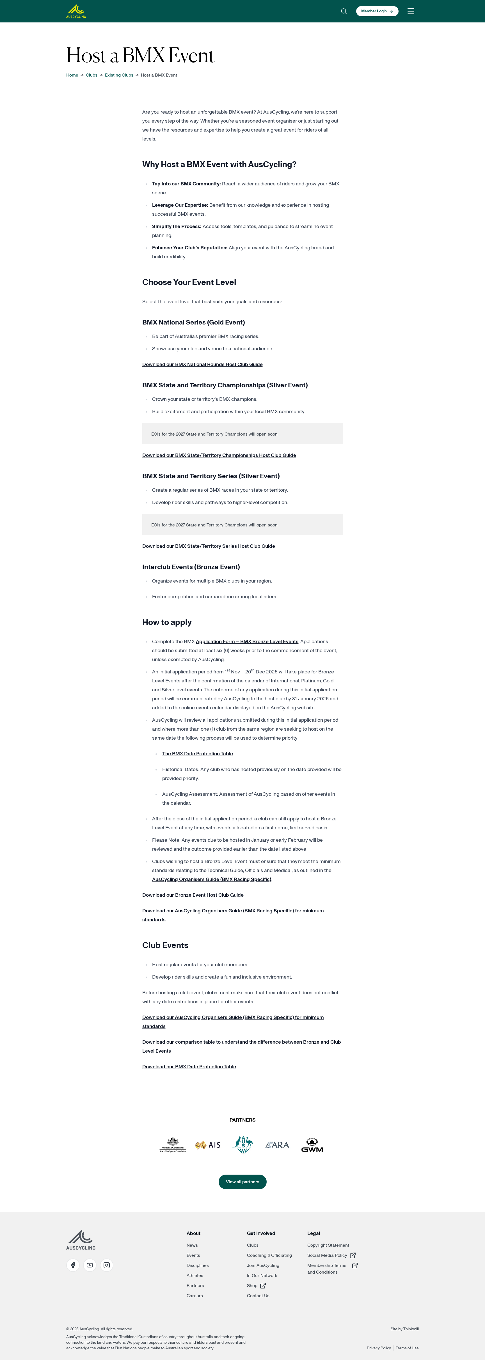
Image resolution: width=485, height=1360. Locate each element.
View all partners (242, 1182)
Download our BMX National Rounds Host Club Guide (202, 364)
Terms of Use (407, 1348)
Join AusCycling (263, 1265)
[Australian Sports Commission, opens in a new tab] (173, 1145)
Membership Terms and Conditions (327, 1268)
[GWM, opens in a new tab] (312, 1145)
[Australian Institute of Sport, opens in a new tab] (208, 1145)
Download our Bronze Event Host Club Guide (193, 895)
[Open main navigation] (411, 11)
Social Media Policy (327, 1255)
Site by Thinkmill (405, 1329)
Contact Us (258, 1296)
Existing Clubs (119, 75)
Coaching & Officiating (269, 1255)
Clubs (91, 75)
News (192, 1245)
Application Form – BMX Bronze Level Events (247, 641)
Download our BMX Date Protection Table (189, 1066)
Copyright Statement (328, 1245)
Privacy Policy (379, 1348)
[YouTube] (90, 1265)
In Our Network (262, 1275)
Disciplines (198, 1265)
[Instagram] (106, 1265)
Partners (195, 1285)
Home (72, 75)
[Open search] (344, 11)
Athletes (195, 1275)
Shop (267, 1285)
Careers (195, 1296)
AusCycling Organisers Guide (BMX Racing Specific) (211, 879)
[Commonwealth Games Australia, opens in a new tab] (242, 1145)
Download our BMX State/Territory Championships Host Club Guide (219, 455)
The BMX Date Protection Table (197, 753)
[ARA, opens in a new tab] (277, 1145)
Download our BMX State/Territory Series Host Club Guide (208, 546)
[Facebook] (73, 1265)
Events (193, 1255)
